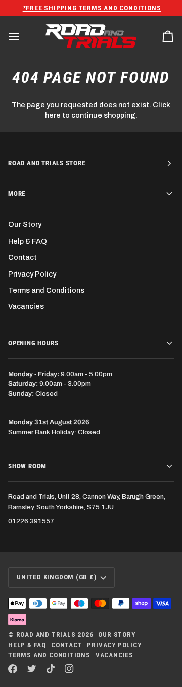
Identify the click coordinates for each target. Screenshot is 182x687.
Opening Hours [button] (33, 343)
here (53, 115)
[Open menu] (23, 36)
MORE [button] (16, 193)
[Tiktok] (51, 668)
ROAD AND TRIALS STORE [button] (46, 163)
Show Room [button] (27, 466)
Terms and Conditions (46, 290)
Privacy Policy (32, 274)
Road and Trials (46, 634)
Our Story (24, 224)
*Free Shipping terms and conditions (91, 8)
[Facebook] (12, 668)
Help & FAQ (27, 241)
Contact (22, 257)
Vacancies (26, 306)
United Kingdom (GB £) (57, 577)
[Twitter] (31, 668)
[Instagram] (69, 668)
